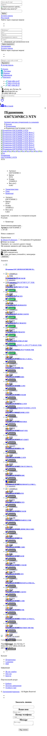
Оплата (5, 69)
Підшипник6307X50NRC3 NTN (9, 156)
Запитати (5, 256)
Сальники (9, 662)
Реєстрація (5, 18)
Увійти (4, 13)
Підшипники (10, 660)
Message (23, 720)
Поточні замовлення (13, 686)
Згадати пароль (7, 16)
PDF (7, 664)
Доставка (7, 71)
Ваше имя (23, 709)
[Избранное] (2, 101)
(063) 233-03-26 (13, 83)
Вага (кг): (12, 183)
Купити (12, 299)
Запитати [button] (11, 362)
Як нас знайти (11, 672)
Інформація (7, 75)
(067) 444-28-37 (13, 85)
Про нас (8, 674)
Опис (7, 191)
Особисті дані (10, 688)
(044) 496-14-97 (13, 81)
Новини (6, 73)
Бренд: (11, 175)
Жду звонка (24, 730)
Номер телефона (23, 714)
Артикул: (12, 171)
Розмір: (11, 179)
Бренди (8, 676)
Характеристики (11, 189)
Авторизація (6, 46)
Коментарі (9, 193)
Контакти (7, 77)
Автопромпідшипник (11, 692)
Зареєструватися (8, 44)
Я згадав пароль (7, 65)
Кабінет (8, 684)
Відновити (5, 63)
